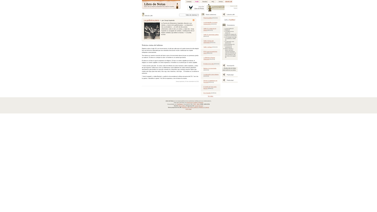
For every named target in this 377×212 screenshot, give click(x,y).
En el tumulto (207, 93)
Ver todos (210, 96)
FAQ (213, 1)
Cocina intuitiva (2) (229, 28)
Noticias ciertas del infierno (152, 45)
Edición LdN (228, 1)
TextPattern (180, 104)
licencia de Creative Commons (195, 102)
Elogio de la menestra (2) (231, 35)
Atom (198, 104)
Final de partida (208, 18)
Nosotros (204, 1)
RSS (194, 104)
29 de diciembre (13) (229, 44)
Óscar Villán (182, 105)
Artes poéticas (194, 107)
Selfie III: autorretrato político (211, 34)
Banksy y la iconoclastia (210, 68)
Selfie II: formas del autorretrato (209, 41)
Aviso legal (188, 109)
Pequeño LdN (185, 107)
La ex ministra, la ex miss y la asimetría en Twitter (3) (230, 39)
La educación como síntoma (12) (229, 42)
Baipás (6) (227, 29)
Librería (207, 107)
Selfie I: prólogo (208, 47)
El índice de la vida (209, 64)
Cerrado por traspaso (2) (230, 34)
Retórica (201, 107)
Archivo (221, 1)
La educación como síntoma (211, 74)
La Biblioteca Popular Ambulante (209, 58)
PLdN (196, 1)
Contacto (189, 1)
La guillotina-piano (151, 20)
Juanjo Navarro (199, 105)
